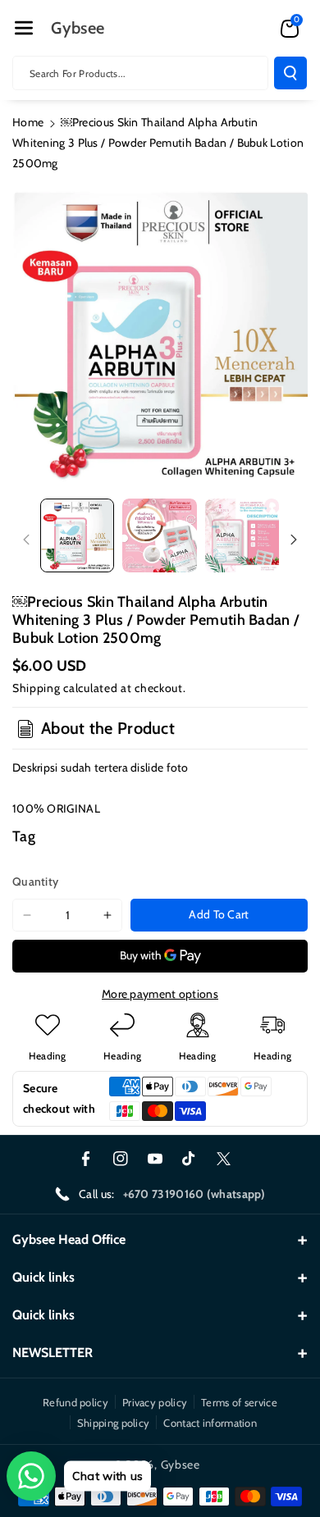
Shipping (36, 688)
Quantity (35, 881)
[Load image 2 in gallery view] (159, 535)
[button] (24, 28)
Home (27, 122)
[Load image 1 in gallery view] (77, 535)
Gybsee (180, 1464)
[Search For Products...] (290, 73)
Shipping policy (113, 1422)
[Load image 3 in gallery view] (242, 535)
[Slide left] (26, 540)
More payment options (160, 993)
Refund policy (75, 1402)
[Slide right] (294, 540)
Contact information (210, 1422)
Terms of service (239, 1402)
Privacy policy (154, 1402)
